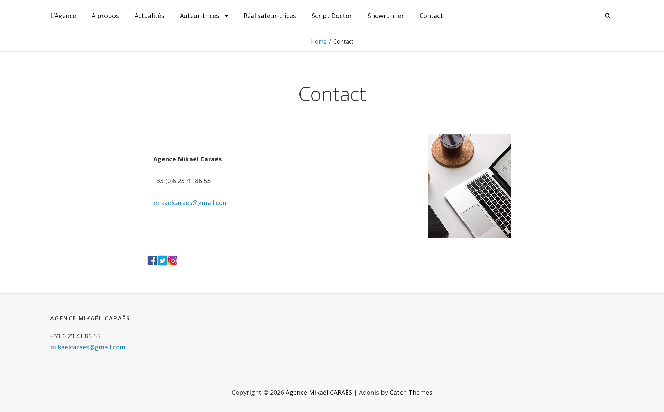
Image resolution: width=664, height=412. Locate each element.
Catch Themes (411, 392)
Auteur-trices (199, 15)
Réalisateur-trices (269, 15)
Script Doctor (332, 15)
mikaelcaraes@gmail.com (191, 202)
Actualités (149, 15)
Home (318, 41)
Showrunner (386, 15)
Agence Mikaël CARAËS (319, 392)
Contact (431, 15)
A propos (105, 15)
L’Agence (63, 15)
